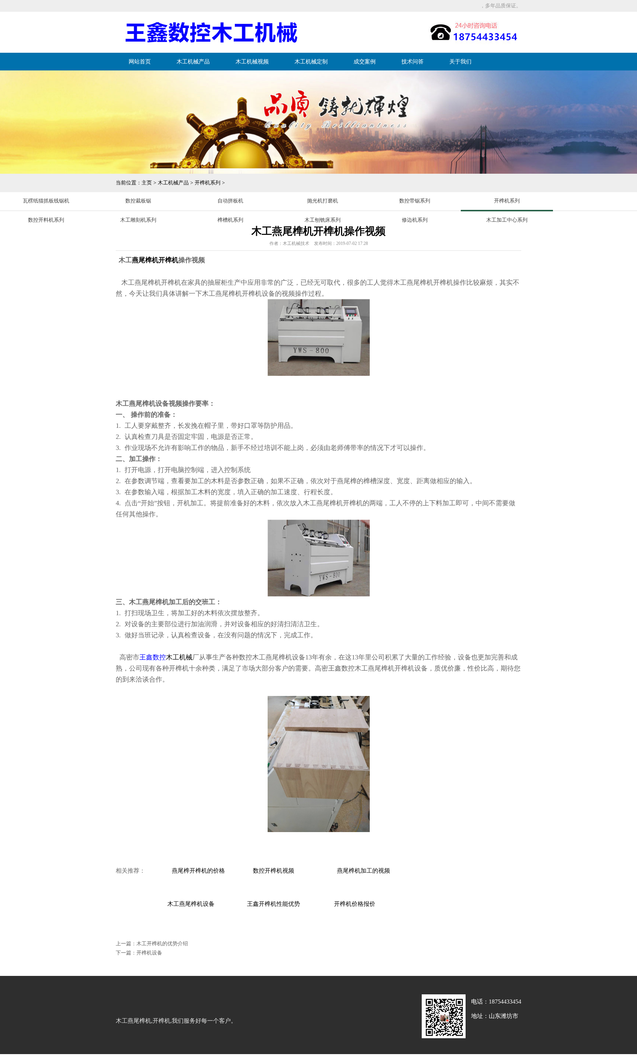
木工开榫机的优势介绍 (162, 943)
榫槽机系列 (230, 220)
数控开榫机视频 (274, 870)
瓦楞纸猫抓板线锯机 (46, 201)
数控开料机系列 (46, 220)
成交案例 (365, 62)
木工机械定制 (311, 62)
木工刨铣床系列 (322, 220)
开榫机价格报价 (354, 904)
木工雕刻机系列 (138, 220)
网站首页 (140, 62)
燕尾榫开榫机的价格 (198, 870)
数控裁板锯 (138, 201)
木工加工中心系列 (507, 220)
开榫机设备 (149, 953)
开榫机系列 (207, 183)
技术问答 (412, 62)
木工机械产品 (193, 62)
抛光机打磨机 (322, 201)
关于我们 (460, 62)
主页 (147, 183)
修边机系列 (415, 220)
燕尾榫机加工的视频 (363, 870)
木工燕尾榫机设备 (191, 904)
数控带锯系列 (414, 201)
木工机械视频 (252, 62)
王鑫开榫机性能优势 (273, 904)
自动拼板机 (230, 201)
